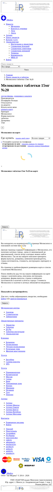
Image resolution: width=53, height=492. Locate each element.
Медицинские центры (10, 308)
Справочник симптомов (21, 49)
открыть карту (7, 109)
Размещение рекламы (15, 422)
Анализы (10, 312)
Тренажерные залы (14, 383)
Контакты (5, 418)
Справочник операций (20, 51)
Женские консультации (15, 351)
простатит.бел (12, 438)
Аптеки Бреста (12, 410)
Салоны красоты (13, 362)
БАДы (8, 329)
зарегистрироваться (18, 299)
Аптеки (9, 35)
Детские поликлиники (15, 347)
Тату (8, 392)
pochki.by (10, 447)
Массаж (9, 377)
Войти (8, 60)
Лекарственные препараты (12, 321)
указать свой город (23, 138)
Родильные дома (13, 349)
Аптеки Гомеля (12, 407)
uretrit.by (9, 451)
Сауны (8, 379)
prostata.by (10, 453)
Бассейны (10, 359)
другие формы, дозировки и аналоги (16, 96)
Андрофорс (11, 433)
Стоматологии (12, 314)
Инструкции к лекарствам (22, 44)
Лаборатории (11, 317)
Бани (8, 381)
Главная (9, 75)
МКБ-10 (14, 57)
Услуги (4, 355)
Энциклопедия (12, 42)
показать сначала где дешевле (33, 144)
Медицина (15, 26)
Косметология (12, 375)
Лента (13, 33)
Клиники (5, 338)
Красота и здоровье (19, 29)
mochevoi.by (11, 444)
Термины (15, 53)
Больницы (10, 342)
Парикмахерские (13, 372)
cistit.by (9, 440)
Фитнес (9, 386)
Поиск (26, 70)
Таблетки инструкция (15, 332)
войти (3, 299)
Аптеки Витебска (13, 412)
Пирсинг (9, 395)
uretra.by (9, 449)
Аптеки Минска (12, 405)
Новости (9, 24)
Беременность (17, 55)
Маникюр (10, 388)
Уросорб (9, 429)
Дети (13, 31)
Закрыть (5, 227)
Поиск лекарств (12, 37)
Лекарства (10, 325)
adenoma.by (10, 442)
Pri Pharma (10, 435)
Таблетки (10, 327)
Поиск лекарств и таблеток (17, 77)
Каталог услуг (12, 40)
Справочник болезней (20, 46)
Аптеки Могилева (13, 414)
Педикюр (10, 390)
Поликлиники (12, 344)
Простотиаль (11, 431)
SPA (7, 364)
